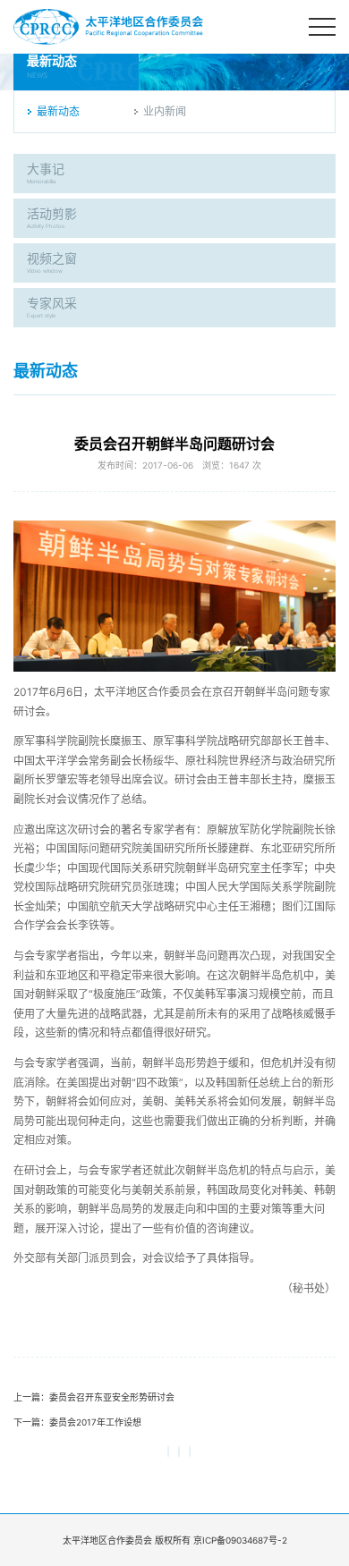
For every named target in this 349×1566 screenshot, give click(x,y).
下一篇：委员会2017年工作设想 (77, 1422)
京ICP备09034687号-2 (240, 1540)
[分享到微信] (168, 1451)
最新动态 (58, 111)
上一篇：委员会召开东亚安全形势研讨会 (93, 1397)
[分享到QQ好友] (190, 1451)
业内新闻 (164, 111)
